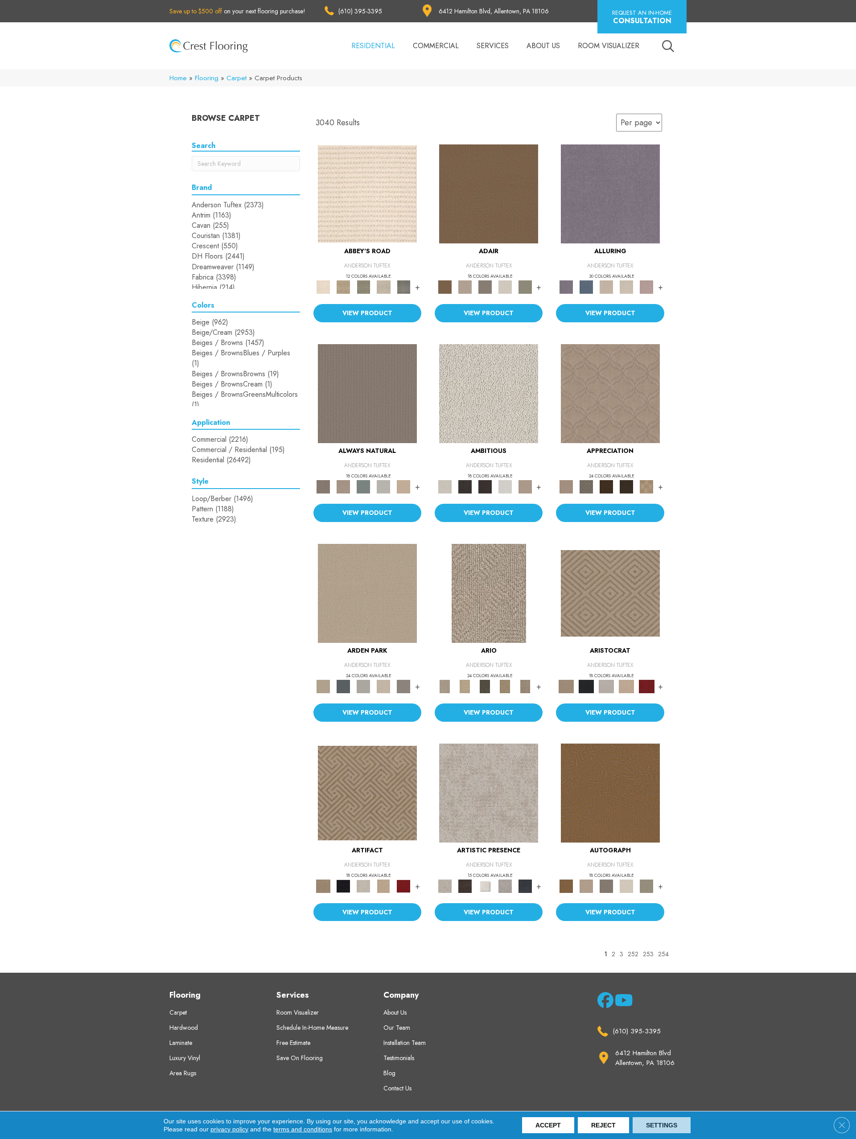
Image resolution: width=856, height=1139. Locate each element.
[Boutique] (403, 486)
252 (633, 954)
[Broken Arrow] (525, 686)
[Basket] (343, 486)
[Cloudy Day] (363, 686)
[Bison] (606, 486)
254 (663, 954)
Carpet (236, 78)
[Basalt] (606, 286)
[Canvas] (488, 393)
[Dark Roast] (485, 486)
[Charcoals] (464, 486)
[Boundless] (363, 286)
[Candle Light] (485, 885)
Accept (548, 1125)
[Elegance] (505, 286)
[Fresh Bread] (525, 486)
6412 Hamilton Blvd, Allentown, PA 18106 (494, 11)
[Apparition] (485, 686)
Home (178, 78)
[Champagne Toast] (464, 286)
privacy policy (229, 1129)
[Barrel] (367, 393)
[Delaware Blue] (403, 286)
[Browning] (626, 486)
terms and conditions (302, 1129)
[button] (642, 16)
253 (648, 954)
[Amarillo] (610, 393)
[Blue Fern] (363, 486)
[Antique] (464, 686)
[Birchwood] (610, 592)
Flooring (206, 78)
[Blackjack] (586, 686)
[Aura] (367, 193)
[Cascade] (606, 686)
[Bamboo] (343, 286)
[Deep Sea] (525, 885)
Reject (603, 1125)
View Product (367, 312)
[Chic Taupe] (383, 286)
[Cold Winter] (505, 885)
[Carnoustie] (646, 486)
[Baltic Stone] (488, 792)
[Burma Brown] (464, 885)
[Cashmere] (626, 686)
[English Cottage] (525, 286)
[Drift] (383, 686)
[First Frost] (505, 486)
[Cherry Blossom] (646, 686)
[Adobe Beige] (489, 592)
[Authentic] (367, 592)
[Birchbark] (626, 286)
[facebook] (603, 1002)
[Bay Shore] (505, 686)
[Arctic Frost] (586, 486)
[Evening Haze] (403, 686)
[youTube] (621, 1002)
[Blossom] (646, 286)
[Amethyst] (610, 193)
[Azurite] (586, 286)
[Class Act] (485, 286)
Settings (661, 1125)
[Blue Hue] (343, 686)
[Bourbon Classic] (488, 193)
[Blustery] (383, 486)
